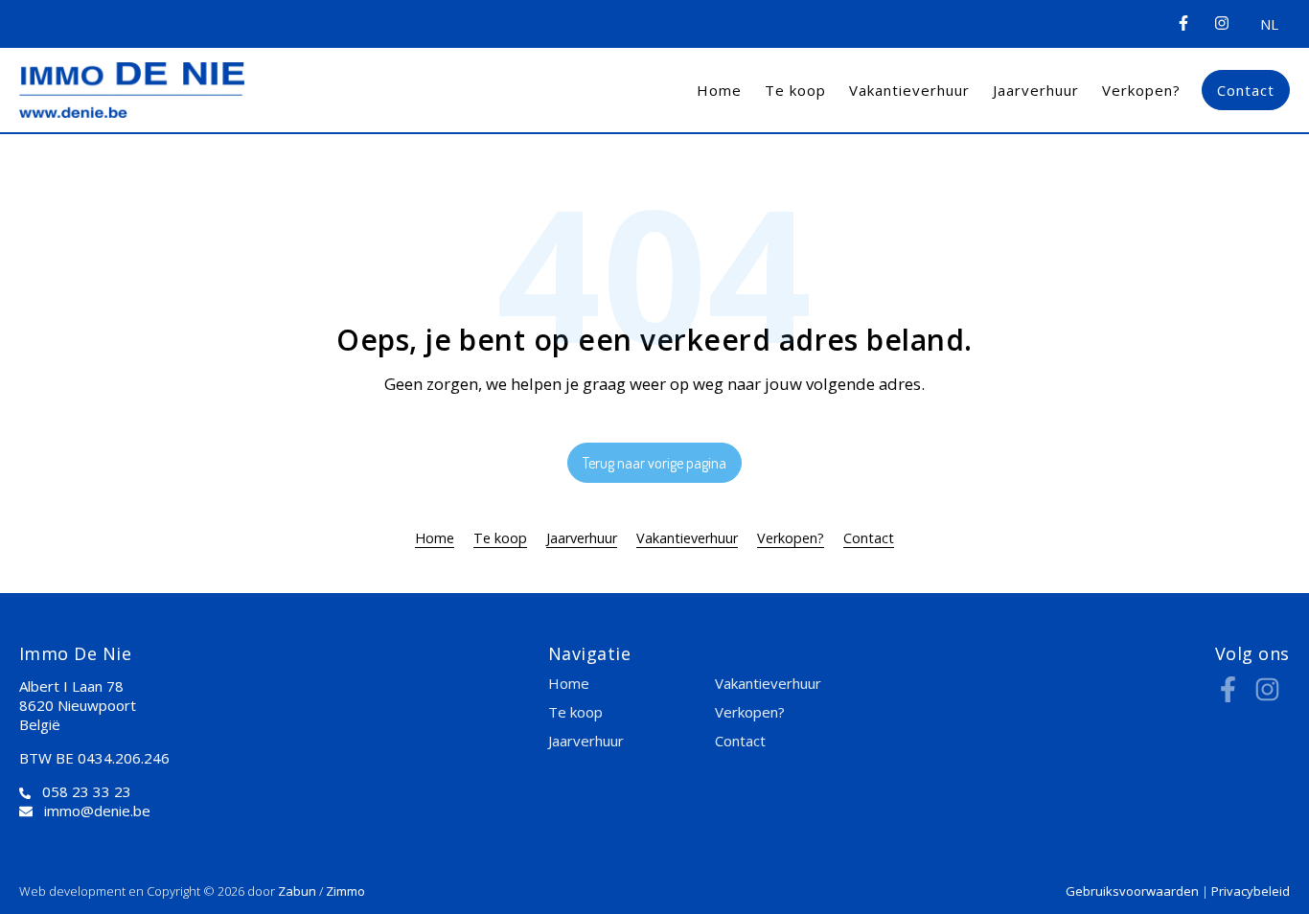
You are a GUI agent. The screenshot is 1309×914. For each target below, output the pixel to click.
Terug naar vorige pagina (654, 462)
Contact (1246, 90)
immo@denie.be (97, 810)
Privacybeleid (1250, 891)
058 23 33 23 (86, 791)
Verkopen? (1141, 90)
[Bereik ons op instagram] (1267, 696)
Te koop (795, 90)
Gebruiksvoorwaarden (1134, 891)
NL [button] (1269, 24)
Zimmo (345, 891)
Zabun (297, 891)
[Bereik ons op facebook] (1228, 696)
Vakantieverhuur (909, 90)
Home (719, 90)
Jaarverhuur (1036, 90)
